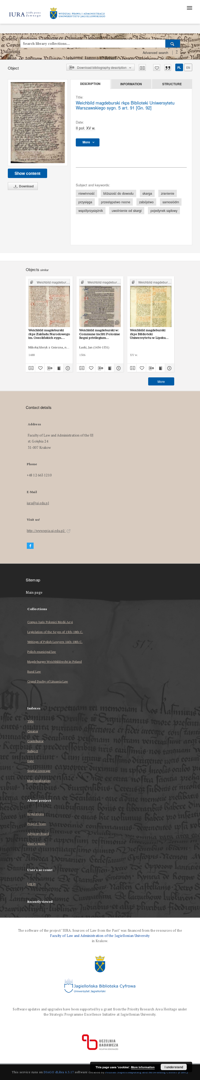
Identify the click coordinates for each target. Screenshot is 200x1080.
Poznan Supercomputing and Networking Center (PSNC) (146, 1072)
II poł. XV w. (85, 128)
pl (179, 67)
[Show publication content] (58, 368)
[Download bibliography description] (49, 368)
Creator (32, 731)
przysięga (85, 202)
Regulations (35, 814)
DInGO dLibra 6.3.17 (59, 1072)
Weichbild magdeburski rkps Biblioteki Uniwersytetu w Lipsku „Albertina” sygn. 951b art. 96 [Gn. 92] (150, 334)
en (188, 67)
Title (30, 721)
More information (143, 1067)
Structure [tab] (172, 84)
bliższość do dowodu (118, 193)
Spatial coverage (39, 771)
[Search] (172, 43)
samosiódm (170, 202)
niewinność (86, 193)
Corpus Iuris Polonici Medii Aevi (50, 622)
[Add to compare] (142, 67)
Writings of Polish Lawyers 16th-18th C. (55, 642)
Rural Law (34, 671)
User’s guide (36, 843)
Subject (32, 751)
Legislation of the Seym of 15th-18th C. (55, 632)
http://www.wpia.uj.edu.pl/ (46, 531)
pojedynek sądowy (164, 210)
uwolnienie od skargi (127, 210)
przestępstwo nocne (115, 202)
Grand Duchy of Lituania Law (47, 681)
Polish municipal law (41, 652)
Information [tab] (131, 84)
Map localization (39, 781)
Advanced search (155, 52)
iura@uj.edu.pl (38, 503)
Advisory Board (38, 834)
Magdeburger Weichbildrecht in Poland (54, 662)
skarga (147, 193)
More (161, 381)
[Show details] (67, 368)
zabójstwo (146, 202)
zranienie (167, 193)
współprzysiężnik (90, 210)
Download (26, 186)
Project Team (36, 824)
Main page (34, 592)
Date (30, 761)
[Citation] (167, 67)
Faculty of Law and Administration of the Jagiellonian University (99, 936)
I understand (174, 1067)
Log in (31, 884)
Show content (27, 173)
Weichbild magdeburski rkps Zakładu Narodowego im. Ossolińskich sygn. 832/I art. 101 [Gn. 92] (49, 334)
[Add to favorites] (156, 67)
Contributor (35, 741)
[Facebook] (30, 546)
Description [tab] (90, 84)
